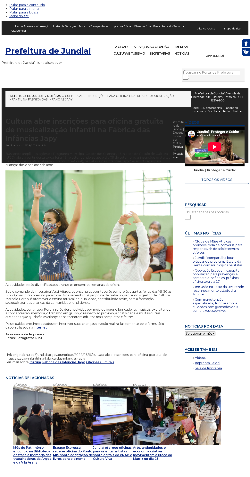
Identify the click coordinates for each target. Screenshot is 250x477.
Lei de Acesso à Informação (32, 26)
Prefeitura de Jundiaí (48, 51)
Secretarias (159, 53)
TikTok (215, 45)
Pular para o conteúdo (27, 5)
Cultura (35, 362)
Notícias (181, 53)
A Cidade (122, 47)
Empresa (181, 47)
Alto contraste (206, 28)
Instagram (209, 45)
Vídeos (200, 358)
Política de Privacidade (178, 152)
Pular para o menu (24, 9)
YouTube (222, 45)
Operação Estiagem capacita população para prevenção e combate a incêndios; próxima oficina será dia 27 (216, 276)
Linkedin (229, 45)
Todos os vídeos (216, 180)
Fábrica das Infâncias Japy (63, 362)
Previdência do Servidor (168, 26)
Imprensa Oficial (121, 26)
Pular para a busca (23, 12)
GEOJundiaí (18, 30)
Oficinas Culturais (100, 362)
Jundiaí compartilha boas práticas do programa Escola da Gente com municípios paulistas (217, 261)
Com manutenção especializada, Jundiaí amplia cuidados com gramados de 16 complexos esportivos (216, 305)
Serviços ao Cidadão (151, 47)
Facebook (202, 45)
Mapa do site (19, 16)
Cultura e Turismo (129, 53)
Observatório (142, 26)
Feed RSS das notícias (207, 108)
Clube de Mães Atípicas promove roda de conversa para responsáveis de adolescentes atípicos (217, 247)
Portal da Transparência (93, 26)
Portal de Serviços (64, 26)
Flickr (235, 45)
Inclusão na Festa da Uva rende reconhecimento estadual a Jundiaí (218, 290)
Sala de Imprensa (208, 368)
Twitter (237, 111)
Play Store (235, 56)
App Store (228, 56)
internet (40, 327)
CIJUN (177, 143)
